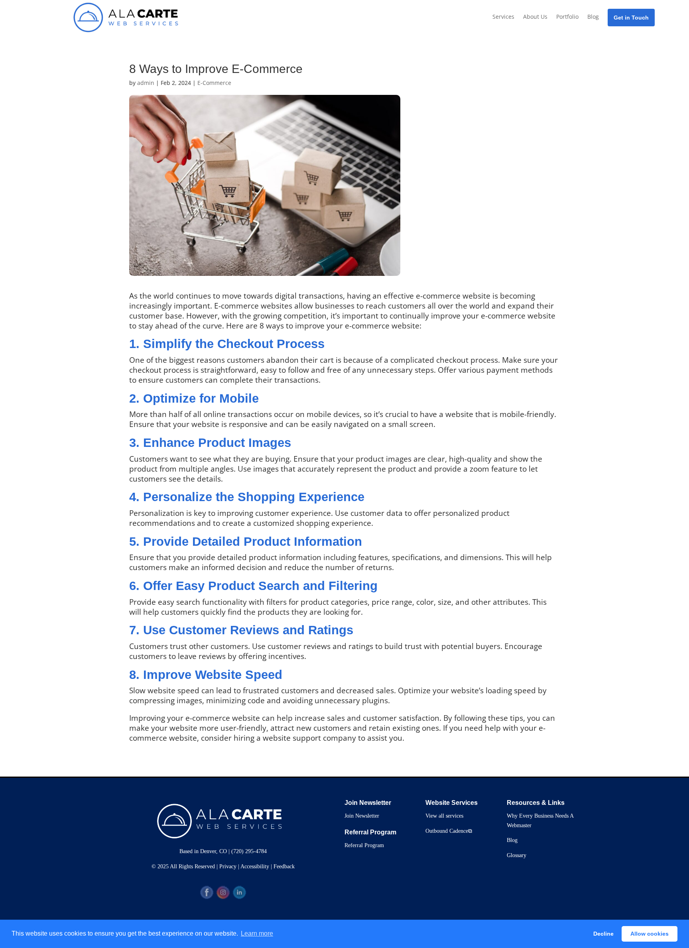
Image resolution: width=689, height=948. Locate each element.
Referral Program (364, 845)
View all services (444, 816)
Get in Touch (631, 17)
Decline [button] (603, 933)
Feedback (284, 866)
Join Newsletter (361, 816)
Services (503, 16)
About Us (535, 16)
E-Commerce (214, 83)
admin (145, 83)
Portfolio (567, 16)
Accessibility (254, 866)
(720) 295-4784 (249, 851)
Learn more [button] (257, 933)
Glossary (516, 855)
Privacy (227, 866)
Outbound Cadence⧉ (448, 831)
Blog (593, 16)
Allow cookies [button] (649, 933)
